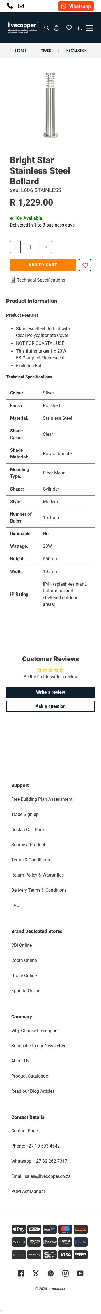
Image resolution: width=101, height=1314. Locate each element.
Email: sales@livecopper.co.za (41, 1176)
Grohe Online (24, 975)
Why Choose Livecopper (35, 1030)
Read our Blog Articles (33, 1091)
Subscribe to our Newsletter (38, 1045)
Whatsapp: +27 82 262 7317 (39, 1161)
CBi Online (21, 945)
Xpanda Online (25, 990)
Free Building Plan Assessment (41, 799)
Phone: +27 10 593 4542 (35, 1146)
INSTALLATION (76, 51)
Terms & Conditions (30, 860)
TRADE (46, 51)
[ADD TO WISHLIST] (85, 265)
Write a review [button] (50, 692)
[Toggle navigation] (89, 27)
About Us (20, 1061)
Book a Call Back (28, 829)
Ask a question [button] (51, 706)
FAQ (15, 905)
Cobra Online (24, 960)
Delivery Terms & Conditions (39, 890)
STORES (20, 51)
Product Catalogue (29, 1076)
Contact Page (24, 1130)
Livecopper (57, 1288)
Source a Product (28, 844)
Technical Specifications (41, 280)
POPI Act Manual (28, 1191)
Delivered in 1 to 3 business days (42, 225)
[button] (69, 27)
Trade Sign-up (25, 814)
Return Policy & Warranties (37, 875)
